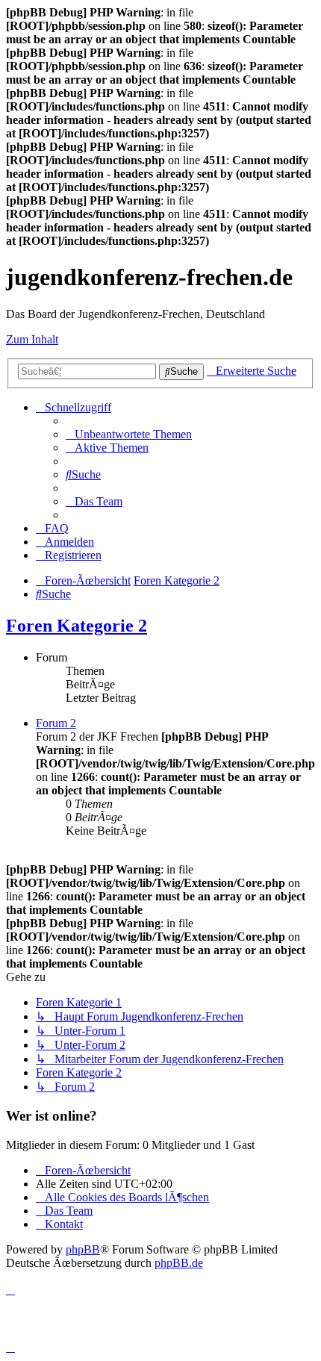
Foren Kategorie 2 (76, 625)
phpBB (83, 1249)
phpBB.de (179, 1262)
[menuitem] (129, 434)
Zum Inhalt (32, 339)
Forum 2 (56, 723)
